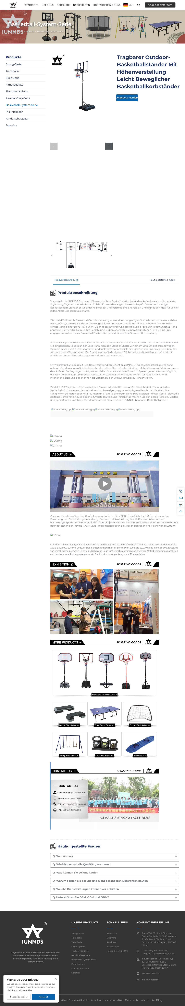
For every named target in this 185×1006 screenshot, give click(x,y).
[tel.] (180, 491)
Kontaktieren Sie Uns (106, 5)
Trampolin (76, 937)
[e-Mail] (180, 498)
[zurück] (51, 255)
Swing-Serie (77, 933)
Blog (159, 1000)
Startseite (31, 5)
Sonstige (75, 972)
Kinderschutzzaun (80, 968)
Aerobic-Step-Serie (80, 955)
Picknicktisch (78, 964)
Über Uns (47, 5)
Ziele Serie (76, 942)
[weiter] (111, 255)
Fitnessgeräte (78, 946)
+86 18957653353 (150, 973)
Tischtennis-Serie (80, 951)
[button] (54, 146)
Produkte (63, 5)
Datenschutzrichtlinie (140, 1000)
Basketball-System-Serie (50, 31)
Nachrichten (81, 5)
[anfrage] (180, 505)
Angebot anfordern (160, 5)
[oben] (180, 511)
